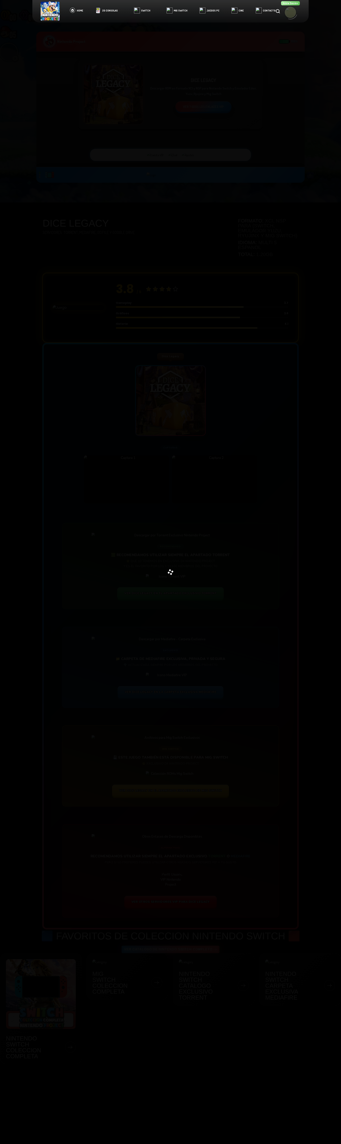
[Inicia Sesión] (290, 12)
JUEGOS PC (213, 10)
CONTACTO (269, 10)
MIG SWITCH (180, 10)
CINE (241, 10)
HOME (80, 10)
